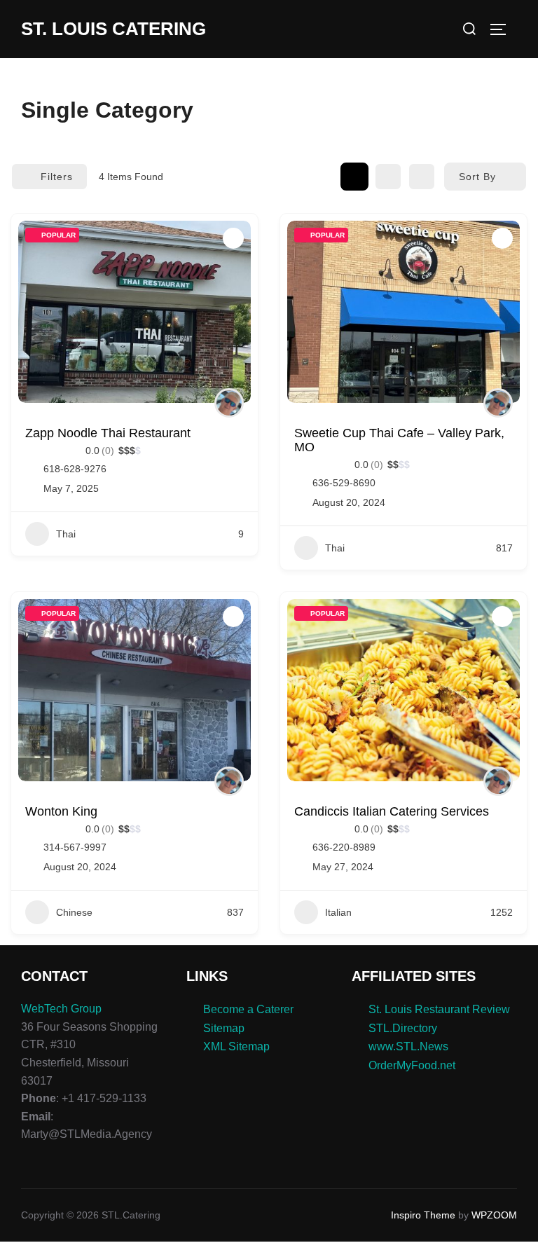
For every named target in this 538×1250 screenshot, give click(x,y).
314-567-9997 (74, 847)
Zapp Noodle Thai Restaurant (108, 433)
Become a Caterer (248, 1009)
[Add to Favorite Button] (233, 238)
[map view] (422, 177)
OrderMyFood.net (411, 1065)
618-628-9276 (74, 468)
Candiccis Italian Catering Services (391, 811)
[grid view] (354, 177)
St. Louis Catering (113, 28)
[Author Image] (229, 403)
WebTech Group (61, 1009)
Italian (338, 912)
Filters (57, 176)
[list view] (388, 177)
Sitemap (223, 1028)
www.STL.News (408, 1046)
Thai (66, 534)
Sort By (477, 176)
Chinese (74, 912)
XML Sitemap (236, 1046)
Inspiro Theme (423, 1215)
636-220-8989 (343, 847)
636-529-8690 (343, 482)
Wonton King (61, 811)
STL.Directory (402, 1028)
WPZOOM (494, 1215)
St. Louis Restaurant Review (439, 1009)
